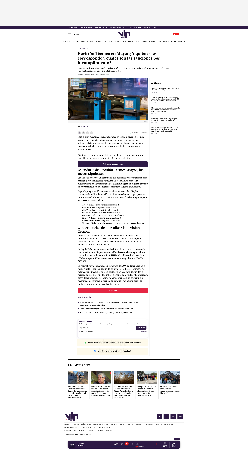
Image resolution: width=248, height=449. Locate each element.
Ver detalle (143, 331)
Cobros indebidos (101, 27)
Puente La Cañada (135, 27)
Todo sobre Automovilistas (113, 164)
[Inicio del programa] (116, 443)
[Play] (127, 443)
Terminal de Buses (86, 27)
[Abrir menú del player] (177, 439)
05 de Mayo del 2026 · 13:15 (86, 74)
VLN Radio (84, 126)
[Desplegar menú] (69, 34)
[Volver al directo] (138, 444)
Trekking (147, 27)
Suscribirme (141, 327)
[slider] (123, 447)
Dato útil (83, 48)
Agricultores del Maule (117, 27)
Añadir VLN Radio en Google (139, 132)
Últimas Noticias (165, 445)
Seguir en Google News (102, 74)
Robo (155, 27)
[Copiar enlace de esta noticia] (91, 133)
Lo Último (113, 290)
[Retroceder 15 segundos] (122, 443)
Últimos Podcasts (174, 445)
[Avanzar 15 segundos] (132, 443)
